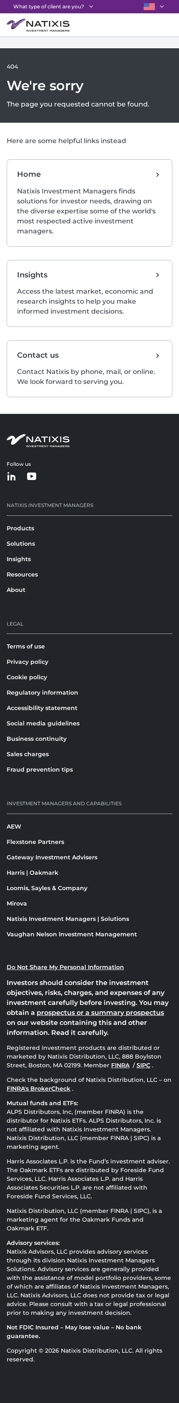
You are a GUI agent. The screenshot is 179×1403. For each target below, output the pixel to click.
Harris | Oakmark (32, 872)
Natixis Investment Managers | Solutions (68, 919)
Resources (22, 574)
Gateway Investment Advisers (52, 857)
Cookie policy (27, 677)
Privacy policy (27, 662)
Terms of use (26, 646)
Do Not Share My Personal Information (65, 967)
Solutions (21, 543)
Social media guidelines (43, 723)
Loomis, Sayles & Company (47, 888)
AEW (14, 826)
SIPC (144, 1065)
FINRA (121, 1065)
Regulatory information (42, 692)
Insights (19, 559)
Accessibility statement (42, 708)
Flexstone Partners (35, 842)
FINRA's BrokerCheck (38, 1088)
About (16, 590)
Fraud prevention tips (40, 769)
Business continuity (37, 738)
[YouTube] (32, 477)
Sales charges (28, 754)
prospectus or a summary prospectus (100, 1013)
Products (20, 528)
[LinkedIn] (12, 477)
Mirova (17, 903)
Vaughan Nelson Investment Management (72, 934)
